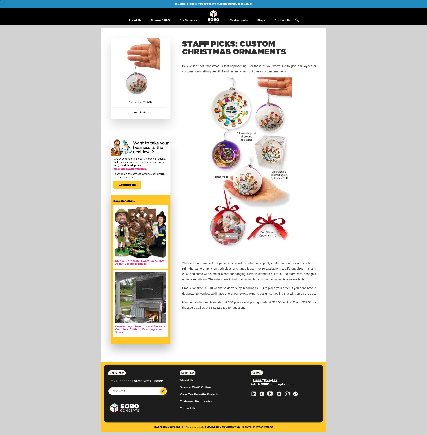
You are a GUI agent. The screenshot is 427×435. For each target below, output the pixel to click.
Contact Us (127, 184)
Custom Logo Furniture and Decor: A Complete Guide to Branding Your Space (140, 329)
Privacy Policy (263, 427)
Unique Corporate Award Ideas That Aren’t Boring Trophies (139, 262)
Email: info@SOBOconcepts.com (229, 427)
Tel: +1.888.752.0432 (166, 427)
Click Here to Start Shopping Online (213, 4)
